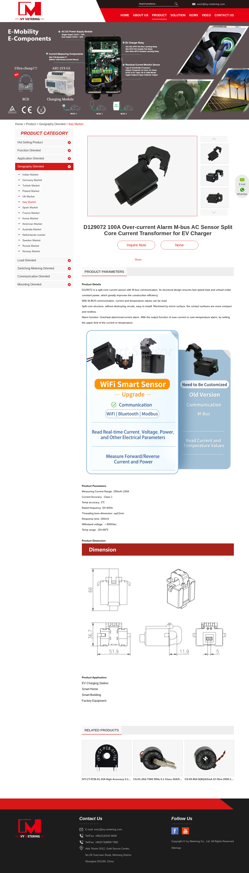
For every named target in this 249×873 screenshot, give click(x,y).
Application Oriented (30, 158)
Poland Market (30, 191)
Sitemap (176, 847)
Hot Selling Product (30, 142)
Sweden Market (31, 240)
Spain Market (30, 207)
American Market (32, 223)
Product (159, 15)
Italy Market (76, 124)
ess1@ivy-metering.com (211, 4)
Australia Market (31, 229)
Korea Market (30, 218)
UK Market (28, 196)
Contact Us (224, 15)
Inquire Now (136, 245)
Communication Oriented (33, 276)
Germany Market (32, 180)
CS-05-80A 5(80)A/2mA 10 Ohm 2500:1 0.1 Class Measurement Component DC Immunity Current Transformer (209, 779)
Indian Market (30, 174)
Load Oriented (26, 260)
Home (124, 15)
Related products (102, 730)
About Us (140, 15)
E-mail (242, 184)
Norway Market (31, 251)
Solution (178, 15)
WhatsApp (242, 194)
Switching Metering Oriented (35, 268)
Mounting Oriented (29, 284)
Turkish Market (31, 185)
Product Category (44, 133)
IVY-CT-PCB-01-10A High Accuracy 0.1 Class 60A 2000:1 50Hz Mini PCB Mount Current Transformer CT (106, 779)
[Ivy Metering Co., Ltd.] (53, 11)
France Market (30, 212)
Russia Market (30, 245)
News (193, 15)
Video (206, 15)
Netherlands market (33, 234)
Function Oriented (29, 150)
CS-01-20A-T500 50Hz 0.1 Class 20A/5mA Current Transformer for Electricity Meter (157, 779)
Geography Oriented (52, 124)
